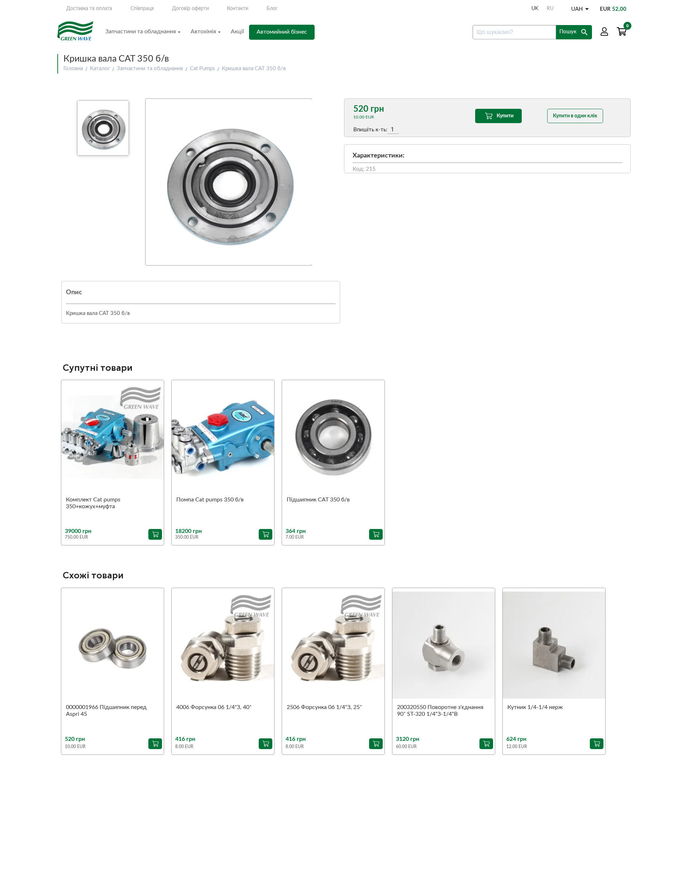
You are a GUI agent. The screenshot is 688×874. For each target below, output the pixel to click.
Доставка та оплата (89, 8)
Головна (73, 68)
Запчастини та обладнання (140, 31)
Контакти (237, 8)
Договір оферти (190, 8)
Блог (272, 8)
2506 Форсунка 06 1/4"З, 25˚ (324, 707)
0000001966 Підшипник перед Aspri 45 (106, 710)
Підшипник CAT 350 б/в (318, 499)
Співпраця (142, 8)
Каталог (100, 68)
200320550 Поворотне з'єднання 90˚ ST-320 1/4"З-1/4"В (440, 710)
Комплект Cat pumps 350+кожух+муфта (93, 503)
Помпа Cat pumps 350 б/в (210, 499)
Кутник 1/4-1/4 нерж (535, 707)
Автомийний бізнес (282, 32)
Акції (237, 31)
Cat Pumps (202, 68)
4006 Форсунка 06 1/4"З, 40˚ (214, 707)
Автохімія (203, 31)
